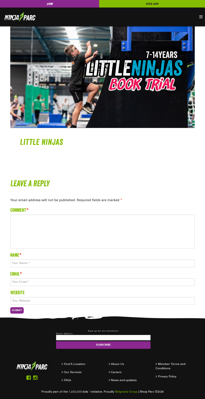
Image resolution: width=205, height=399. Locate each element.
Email (16, 274)
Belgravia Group (126, 392)
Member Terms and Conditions (170, 366)
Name (15, 255)
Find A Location (74, 364)
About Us (117, 364)
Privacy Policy (167, 376)
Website (17, 292)
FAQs (67, 380)
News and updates (124, 380)
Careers (116, 372)
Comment (19, 210)
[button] (201, 17)
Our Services (73, 372)
